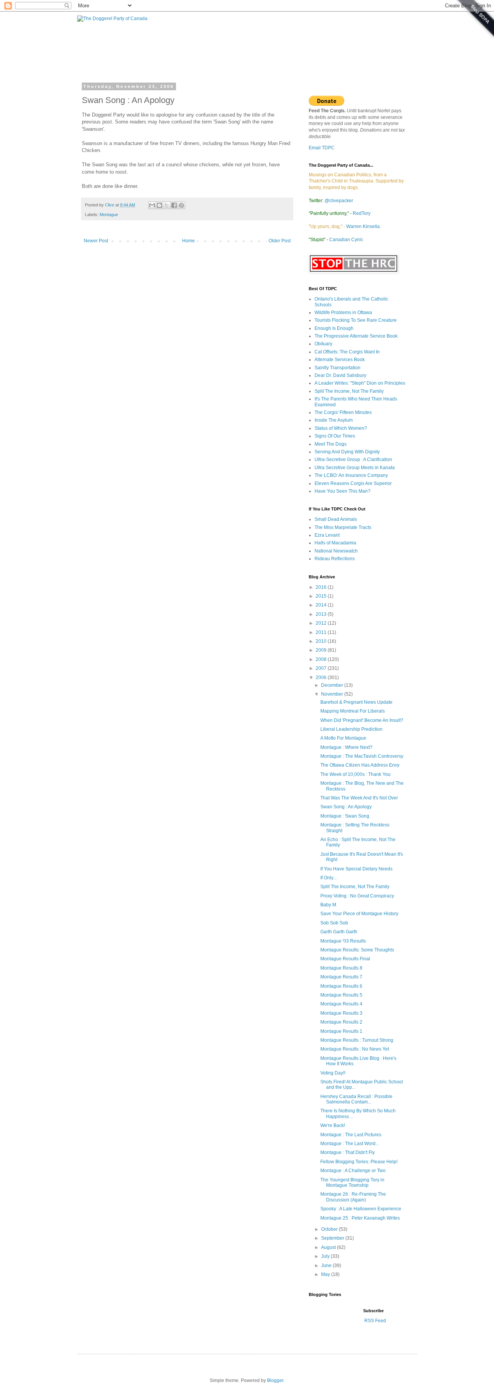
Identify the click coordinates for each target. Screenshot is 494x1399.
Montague (109, 214)
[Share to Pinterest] (181, 205)
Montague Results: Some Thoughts (357, 950)
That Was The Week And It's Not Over (359, 798)
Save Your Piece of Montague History (359, 913)
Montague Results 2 (341, 1022)
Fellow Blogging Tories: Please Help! (359, 1161)
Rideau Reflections (335, 558)
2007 (322, 668)
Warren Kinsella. (363, 226)
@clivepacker (339, 200)
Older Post (280, 240)
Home (188, 240)
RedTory (361, 213)
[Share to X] (167, 205)
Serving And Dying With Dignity (347, 452)
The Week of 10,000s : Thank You (355, 774)
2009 (322, 650)
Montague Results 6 (341, 986)
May (326, 1274)
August (329, 1247)
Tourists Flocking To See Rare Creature (356, 320)
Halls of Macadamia (335, 543)
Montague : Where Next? (346, 747)
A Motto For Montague (343, 738)
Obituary (323, 343)
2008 (322, 659)
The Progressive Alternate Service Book (356, 336)
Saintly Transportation (337, 367)
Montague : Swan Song (344, 816)
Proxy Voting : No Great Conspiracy (357, 896)
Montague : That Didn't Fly (347, 1152)
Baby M (328, 904)
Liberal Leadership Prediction (351, 729)
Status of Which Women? (341, 428)
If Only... (328, 877)
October (330, 1229)
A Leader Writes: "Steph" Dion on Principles (360, 383)
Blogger (275, 1380)
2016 (322, 587)
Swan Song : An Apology (346, 806)
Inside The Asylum (334, 420)
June (327, 1265)
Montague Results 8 (341, 968)
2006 (322, 677)
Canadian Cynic (346, 239)
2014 (322, 605)
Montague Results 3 (341, 1013)
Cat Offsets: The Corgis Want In (347, 352)
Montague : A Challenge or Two (353, 1170)
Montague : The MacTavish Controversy (361, 756)
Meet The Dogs (331, 444)
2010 (322, 641)
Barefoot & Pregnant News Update (356, 702)
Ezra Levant (327, 535)
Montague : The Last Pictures (350, 1134)
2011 (322, 632)
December (332, 685)
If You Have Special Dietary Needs (356, 869)
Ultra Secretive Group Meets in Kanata (355, 467)
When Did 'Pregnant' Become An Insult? (361, 720)
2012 (322, 623)
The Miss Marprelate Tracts (343, 527)
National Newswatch (336, 551)
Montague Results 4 (341, 1004)
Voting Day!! (332, 1073)
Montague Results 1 (341, 1031)
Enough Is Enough (334, 328)
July (326, 1256)
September (333, 1238)
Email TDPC (322, 147)
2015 (322, 596)
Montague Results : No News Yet (354, 1049)
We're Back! (332, 1125)
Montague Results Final (345, 958)
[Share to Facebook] (174, 205)
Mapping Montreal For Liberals (352, 711)
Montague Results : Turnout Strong (356, 1040)
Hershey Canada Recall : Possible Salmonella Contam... (356, 1099)
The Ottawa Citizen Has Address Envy (359, 765)
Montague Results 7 (341, 977)
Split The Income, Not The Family (349, 391)
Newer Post (96, 240)
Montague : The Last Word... (349, 1143)
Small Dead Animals (336, 519)
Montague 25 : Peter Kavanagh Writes (360, 1218)
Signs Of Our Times (335, 436)
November (332, 694)
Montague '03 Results (343, 941)
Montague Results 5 (341, 995)
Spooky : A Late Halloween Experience (360, 1208)
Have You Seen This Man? (342, 491)
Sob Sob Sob (334, 923)
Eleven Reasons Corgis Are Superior (353, 483)
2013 (322, 614)
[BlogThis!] (159, 205)
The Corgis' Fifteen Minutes (343, 412)
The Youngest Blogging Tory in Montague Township (352, 1182)
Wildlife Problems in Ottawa (343, 312)
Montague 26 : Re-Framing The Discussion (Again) (353, 1196)
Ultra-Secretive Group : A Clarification (353, 459)
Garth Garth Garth (338, 931)
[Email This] (152, 205)
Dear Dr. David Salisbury (340, 375)
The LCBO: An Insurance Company (351, 475)
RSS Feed (374, 1320)
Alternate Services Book (340, 359)
